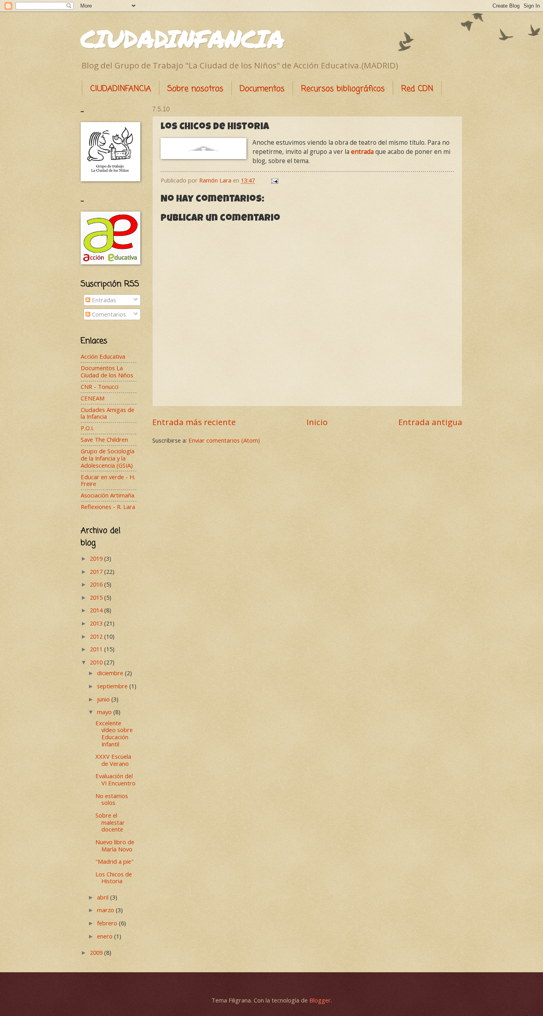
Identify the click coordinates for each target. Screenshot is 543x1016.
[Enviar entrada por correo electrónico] (273, 180)
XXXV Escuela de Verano (113, 759)
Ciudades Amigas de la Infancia (107, 413)
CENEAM (93, 398)
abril (103, 897)
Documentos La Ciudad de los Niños (107, 371)
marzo (106, 910)
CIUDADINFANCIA (182, 38)
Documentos (262, 89)
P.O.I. (87, 428)
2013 (97, 623)
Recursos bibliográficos (343, 89)
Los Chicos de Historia (113, 877)
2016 (97, 584)
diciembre (111, 673)
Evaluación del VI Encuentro (115, 779)
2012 (97, 636)
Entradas (103, 300)
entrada (363, 151)
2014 (97, 610)
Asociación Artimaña (107, 495)
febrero (108, 923)
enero (105, 936)
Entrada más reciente (194, 421)
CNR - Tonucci (99, 386)
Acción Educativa (103, 356)
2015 (97, 597)
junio (104, 699)
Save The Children (104, 439)
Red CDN (417, 89)
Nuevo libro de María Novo (114, 845)
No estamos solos (111, 799)
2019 (97, 558)
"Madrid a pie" (114, 861)
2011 (97, 649)
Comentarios (108, 314)
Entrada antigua (430, 421)
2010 (97, 662)
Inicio (317, 421)
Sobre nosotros (195, 89)
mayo (105, 712)
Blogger (320, 1000)
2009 (97, 952)
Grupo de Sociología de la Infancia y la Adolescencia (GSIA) (107, 458)
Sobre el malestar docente (110, 822)
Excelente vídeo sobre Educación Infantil (114, 733)
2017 (97, 571)
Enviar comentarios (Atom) (224, 440)
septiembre (113, 686)
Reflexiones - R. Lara (108, 507)
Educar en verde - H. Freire (108, 480)
